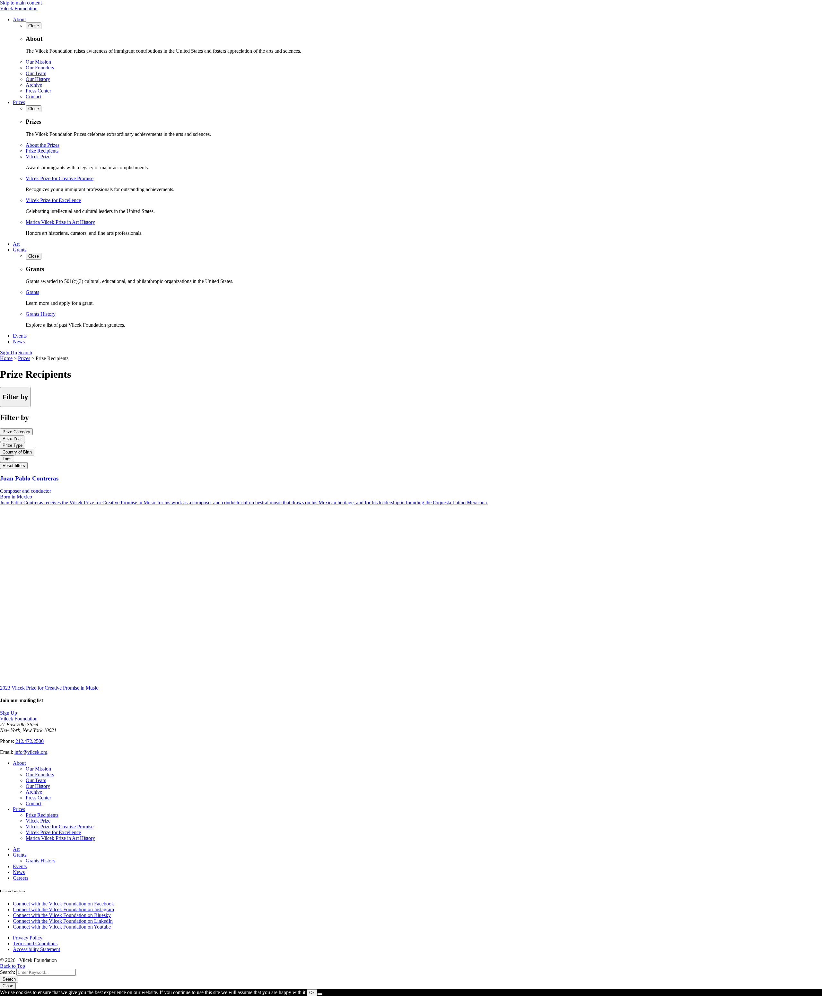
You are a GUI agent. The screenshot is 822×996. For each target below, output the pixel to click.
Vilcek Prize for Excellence (53, 200)
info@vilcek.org (31, 752)
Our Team (36, 73)
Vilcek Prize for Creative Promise (59, 178)
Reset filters (14, 465)
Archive (34, 85)
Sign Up (8, 352)
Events (20, 336)
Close (8, 985)
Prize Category (16, 431)
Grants (19, 249)
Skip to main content (21, 2)
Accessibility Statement (36, 949)
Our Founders (40, 67)
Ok (312, 992)
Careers (20, 878)
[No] (319, 994)
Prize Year (12, 438)
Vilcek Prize (38, 156)
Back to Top (12, 966)
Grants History (41, 314)
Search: (7, 972)
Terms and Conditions (35, 943)
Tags (7, 458)
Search (25, 352)
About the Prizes (42, 145)
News (19, 341)
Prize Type (12, 445)
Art (16, 244)
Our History (38, 79)
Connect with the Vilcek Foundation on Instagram (63, 909)
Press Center (38, 90)
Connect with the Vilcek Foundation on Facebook (63, 903)
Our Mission (38, 62)
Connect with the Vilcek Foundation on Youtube (62, 927)
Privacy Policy (27, 937)
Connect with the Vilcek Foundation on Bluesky (62, 915)
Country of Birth (17, 452)
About (19, 19)
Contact (33, 96)
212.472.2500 (29, 741)
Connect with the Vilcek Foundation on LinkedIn (63, 921)
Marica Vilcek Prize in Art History (60, 222)
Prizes (19, 102)
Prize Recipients (42, 151)
